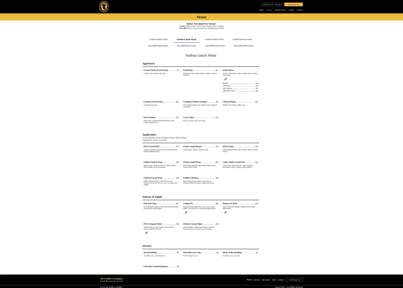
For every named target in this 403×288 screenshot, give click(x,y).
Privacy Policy (280, 287)
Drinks (221, 28)
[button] (293, 4)
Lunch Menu (200, 26)
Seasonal (221, 26)
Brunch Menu (211, 26)
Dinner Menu (190, 26)
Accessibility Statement (295, 287)
